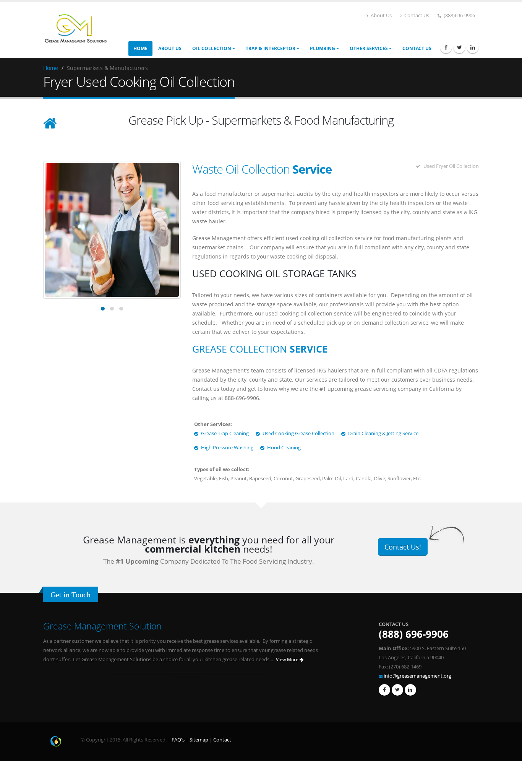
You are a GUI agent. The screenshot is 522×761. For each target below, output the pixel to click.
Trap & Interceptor (271, 48)
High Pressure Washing (227, 447)
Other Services (369, 48)
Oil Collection (212, 48)
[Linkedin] (472, 47)
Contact (222, 740)
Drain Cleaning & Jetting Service (383, 433)
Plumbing (323, 48)
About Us (381, 15)
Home (140, 48)
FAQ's (178, 740)
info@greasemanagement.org (417, 676)
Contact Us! (402, 546)
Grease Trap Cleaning (225, 433)
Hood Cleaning (284, 447)
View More (288, 659)
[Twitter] (459, 47)
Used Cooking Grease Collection (298, 433)
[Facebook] (446, 47)
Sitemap (199, 740)
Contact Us (416, 15)
